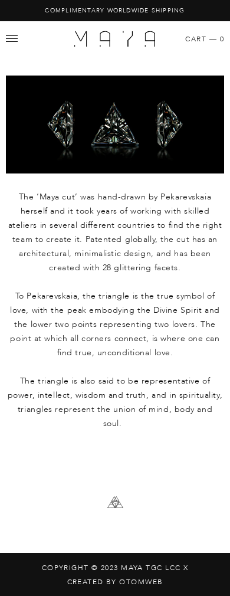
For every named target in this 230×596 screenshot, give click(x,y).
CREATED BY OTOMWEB (115, 582)
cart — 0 (204, 39)
